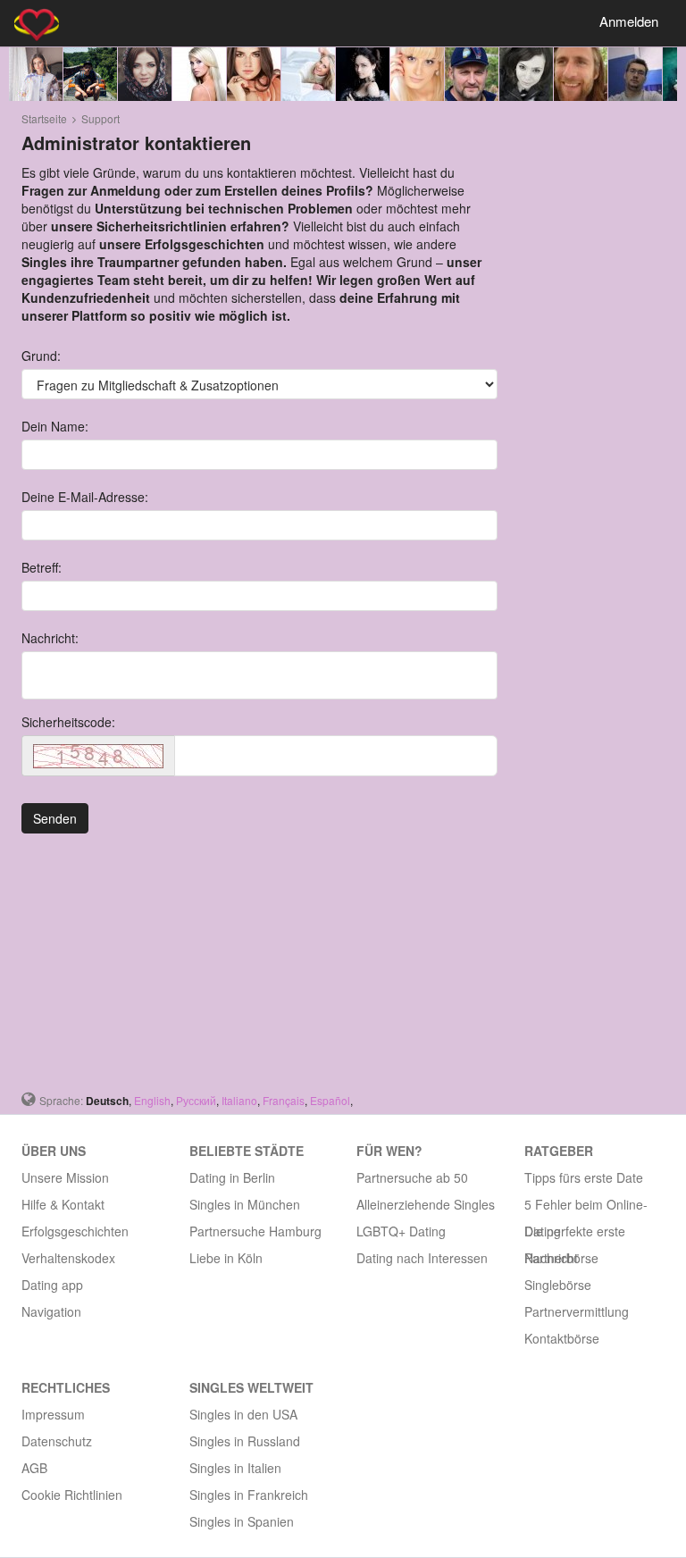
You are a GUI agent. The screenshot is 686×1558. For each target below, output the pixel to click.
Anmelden (628, 21)
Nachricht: (50, 638)
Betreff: (41, 567)
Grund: (41, 355)
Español (330, 1100)
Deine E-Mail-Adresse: (84, 497)
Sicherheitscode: (68, 722)
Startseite (44, 118)
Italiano (239, 1100)
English (152, 1100)
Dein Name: (54, 426)
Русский (196, 1100)
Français (284, 1100)
